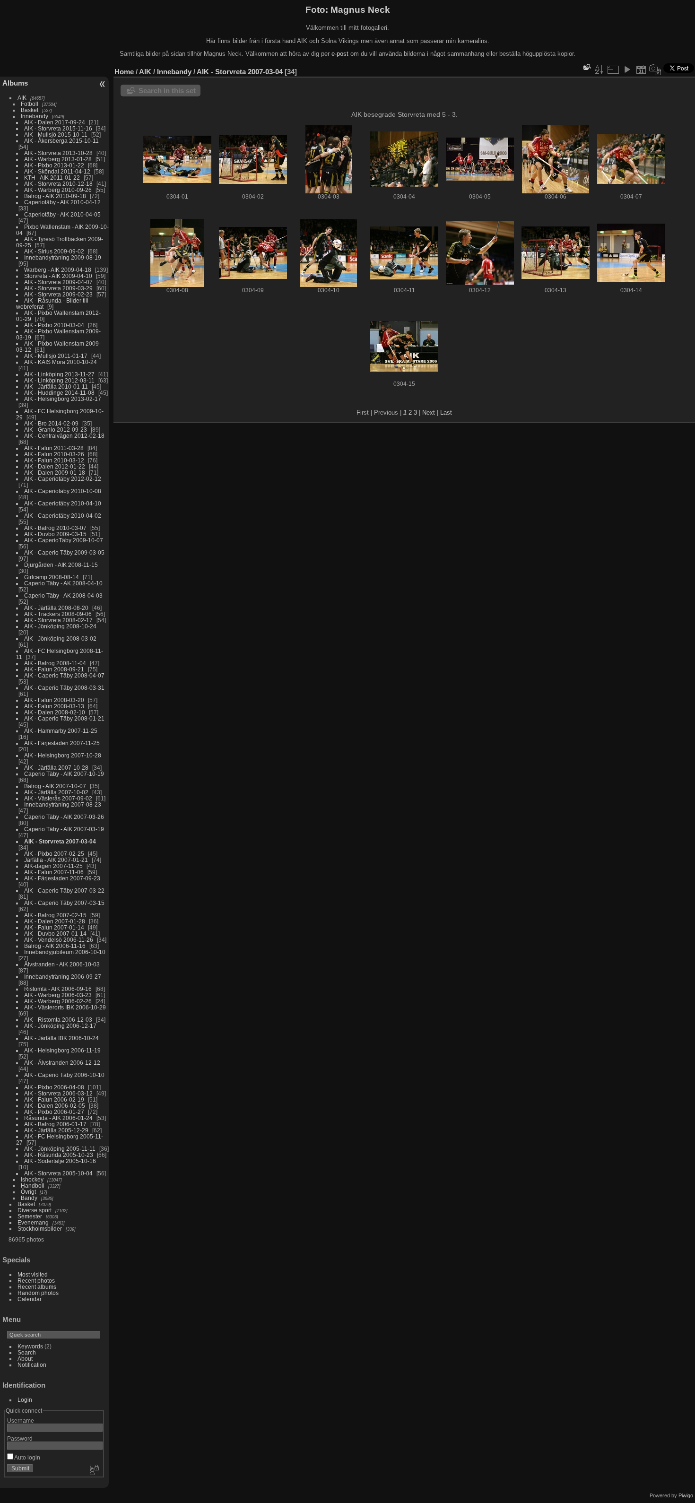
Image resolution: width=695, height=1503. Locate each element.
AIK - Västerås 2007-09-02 (58, 798)
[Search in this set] (586, 66)
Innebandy (34, 116)
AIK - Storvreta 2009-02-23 (58, 294)
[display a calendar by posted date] (641, 69)
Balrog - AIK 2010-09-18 (55, 196)
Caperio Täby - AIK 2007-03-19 (64, 829)
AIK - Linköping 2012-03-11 (59, 380)
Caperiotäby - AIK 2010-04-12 (62, 202)
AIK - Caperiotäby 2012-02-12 (62, 479)
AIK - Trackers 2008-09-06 (58, 614)
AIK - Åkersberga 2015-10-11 (61, 141)
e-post (339, 53)
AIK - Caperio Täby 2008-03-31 (64, 688)
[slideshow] (627, 69)
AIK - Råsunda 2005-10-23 (58, 1155)
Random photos (38, 1293)
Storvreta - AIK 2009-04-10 (58, 276)
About (25, 1358)
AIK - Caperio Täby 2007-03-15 (64, 903)
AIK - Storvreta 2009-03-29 (58, 288)
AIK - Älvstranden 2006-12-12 (62, 1063)
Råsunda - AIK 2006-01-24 (58, 1118)
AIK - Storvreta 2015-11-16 (58, 128)
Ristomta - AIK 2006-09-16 (58, 989)
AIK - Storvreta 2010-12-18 (58, 184)
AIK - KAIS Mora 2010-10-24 (60, 362)
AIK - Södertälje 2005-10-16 (60, 1161)
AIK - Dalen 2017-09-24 (54, 122)
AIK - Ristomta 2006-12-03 (58, 1019)
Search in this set (167, 91)
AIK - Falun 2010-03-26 (54, 454)
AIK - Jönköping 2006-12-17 (60, 1026)
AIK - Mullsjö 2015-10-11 (55, 134)
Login (24, 1400)
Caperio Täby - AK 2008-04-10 (63, 583)
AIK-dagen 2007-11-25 (53, 866)
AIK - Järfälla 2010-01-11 (56, 386)
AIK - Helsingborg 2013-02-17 (62, 399)
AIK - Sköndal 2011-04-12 (57, 171)
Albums (15, 83)
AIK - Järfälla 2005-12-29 (56, 1130)
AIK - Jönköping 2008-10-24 (60, 626)
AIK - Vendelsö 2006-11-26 (58, 940)
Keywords (30, 1346)
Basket (29, 110)
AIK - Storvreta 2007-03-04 (60, 841)
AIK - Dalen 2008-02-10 (54, 712)
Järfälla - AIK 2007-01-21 (56, 860)
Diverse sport (34, 1210)
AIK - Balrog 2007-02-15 (55, 915)
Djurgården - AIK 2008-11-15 (61, 565)
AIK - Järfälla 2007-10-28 (56, 768)
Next (428, 412)
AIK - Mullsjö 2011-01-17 (55, 356)
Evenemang (33, 1222)
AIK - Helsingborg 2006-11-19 (62, 1050)
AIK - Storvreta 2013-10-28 (58, 153)
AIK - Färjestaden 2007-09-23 (62, 878)
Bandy (29, 1198)
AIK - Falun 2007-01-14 (54, 927)
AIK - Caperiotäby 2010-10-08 (62, 491)
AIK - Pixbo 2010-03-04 (54, 325)
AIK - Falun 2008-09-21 (54, 669)
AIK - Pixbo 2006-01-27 (54, 1112)
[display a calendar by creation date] (655, 69)
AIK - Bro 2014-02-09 (51, 423)
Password (20, 1438)
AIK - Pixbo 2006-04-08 (54, 1087)
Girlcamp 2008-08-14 (51, 577)
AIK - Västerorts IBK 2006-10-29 (65, 1007)
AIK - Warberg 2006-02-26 (58, 1001)
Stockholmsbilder (39, 1228)
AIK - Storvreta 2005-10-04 (58, 1173)
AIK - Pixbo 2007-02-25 (54, 854)
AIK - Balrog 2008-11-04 (55, 663)
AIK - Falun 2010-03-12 (54, 460)
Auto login (26, 1457)
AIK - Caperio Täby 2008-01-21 (64, 718)
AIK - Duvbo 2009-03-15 (55, 534)
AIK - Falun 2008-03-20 (54, 700)
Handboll (32, 1185)
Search (26, 1352)
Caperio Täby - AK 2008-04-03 (63, 595)
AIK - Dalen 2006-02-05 (54, 1106)
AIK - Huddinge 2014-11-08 (59, 393)
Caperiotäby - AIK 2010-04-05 (62, 214)
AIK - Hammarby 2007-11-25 (60, 731)
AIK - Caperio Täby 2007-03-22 (64, 890)
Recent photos (36, 1280)
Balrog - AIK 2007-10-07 (55, 786)
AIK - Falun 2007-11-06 (54, 872)
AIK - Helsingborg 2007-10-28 (62, 755)
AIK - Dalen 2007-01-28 (54, 921)
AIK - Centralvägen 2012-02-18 (64, 436)
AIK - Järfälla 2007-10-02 (56, 792)
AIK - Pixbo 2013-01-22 (54, 165)
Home (124, 72)
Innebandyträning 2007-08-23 (62, 804)
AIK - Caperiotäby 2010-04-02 (62, 516)
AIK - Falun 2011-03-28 (54, 448)
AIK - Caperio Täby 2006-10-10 (64, 1075)
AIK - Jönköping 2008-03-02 (60, 638)
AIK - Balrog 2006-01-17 (55, 1124)
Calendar (29, 1299)
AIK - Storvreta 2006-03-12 (58, 1093)
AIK (21, 98)
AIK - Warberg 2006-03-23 (58, 995)
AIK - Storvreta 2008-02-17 (58, 620)
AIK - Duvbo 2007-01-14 (55, 933)
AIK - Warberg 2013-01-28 (58, 159)
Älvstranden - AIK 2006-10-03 (62, 964)
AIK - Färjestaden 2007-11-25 (62, 743)
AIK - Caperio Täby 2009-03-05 (64, 552)
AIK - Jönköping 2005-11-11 (60, 1149)
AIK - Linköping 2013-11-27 (59, 374)
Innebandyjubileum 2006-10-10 (64, 952)
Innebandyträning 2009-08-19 (62, 257)
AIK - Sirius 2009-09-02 (54, 251)
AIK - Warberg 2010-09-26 (58, 190)
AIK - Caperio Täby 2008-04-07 (64, 675)
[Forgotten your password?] (93, 1470)
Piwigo (685, 1495)
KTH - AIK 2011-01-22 (52, 177)
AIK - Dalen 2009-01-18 (54, 472)
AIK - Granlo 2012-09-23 (55, 429)
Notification (31, 1365)
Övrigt (28, 1192)
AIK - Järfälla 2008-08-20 (56, 608)
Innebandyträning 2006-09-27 (62, 976)
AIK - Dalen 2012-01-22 (54, 466)
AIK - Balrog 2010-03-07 (55, 528)
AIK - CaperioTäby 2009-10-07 (63, 540)
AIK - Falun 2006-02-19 (54, 1099)
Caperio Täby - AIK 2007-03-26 (64, 817)
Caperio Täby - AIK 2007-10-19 (64, 774)
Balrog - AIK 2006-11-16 (55, 946)
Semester (29, 1216)
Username (20, 1420)
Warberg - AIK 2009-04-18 (57, 270)
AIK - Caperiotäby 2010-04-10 (62, 503)
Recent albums (36, 1287)
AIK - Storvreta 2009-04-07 (58, 282)
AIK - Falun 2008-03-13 (54, 706)
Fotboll (29, 104)
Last (446, 412)
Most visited (32, 1274)
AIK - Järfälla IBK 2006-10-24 (61, 1038)
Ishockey (32, 1179)
